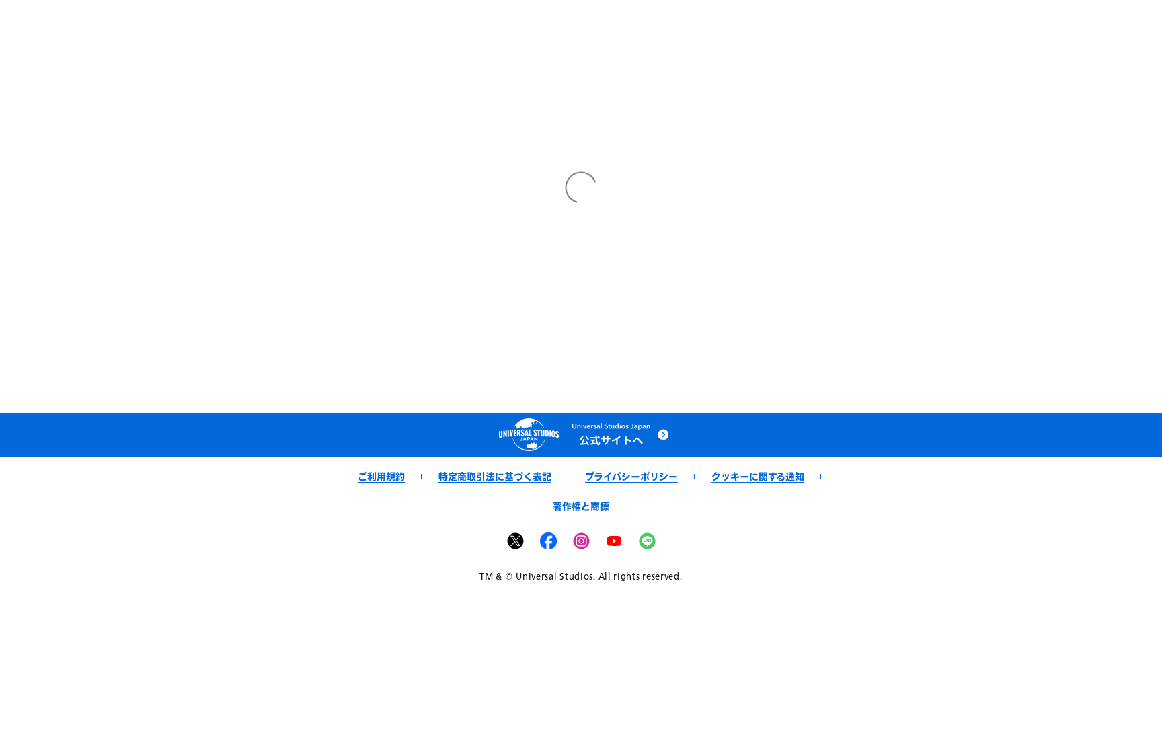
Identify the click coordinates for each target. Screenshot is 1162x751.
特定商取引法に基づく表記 (494, 476)
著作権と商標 (581, 506)
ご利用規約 (381, 476)
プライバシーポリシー (631, 476)
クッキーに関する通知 (757, 476)
